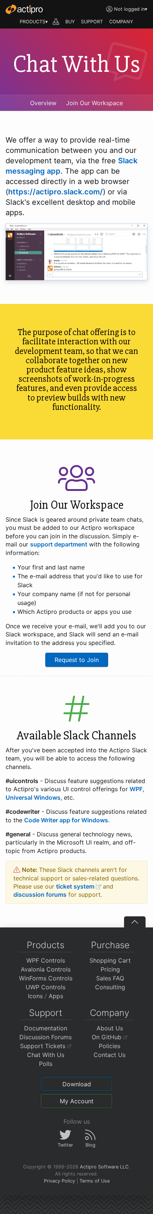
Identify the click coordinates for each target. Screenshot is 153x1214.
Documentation (45, 1028)
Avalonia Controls (46, 969)
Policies (109, 1046)
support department (58, 544)
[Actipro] (24, 9)
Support (45, 1012)
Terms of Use (94, 1181)
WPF (136, 789)
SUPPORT (92, 21)
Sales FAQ (110, 978)
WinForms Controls (45, 978)
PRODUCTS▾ (34, 21)
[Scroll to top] (135, 921)
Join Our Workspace (94, 103)
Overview (43, 103)
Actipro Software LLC (104, 1167)
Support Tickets (43, 1046)
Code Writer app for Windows (66, 820)
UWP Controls (45, 987)
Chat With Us (45, 1055)
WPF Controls (45, 960)
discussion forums (39, 894)
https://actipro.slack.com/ (55, 191)
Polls (45, 1063)
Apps (56, 996)
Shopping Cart (110, 960)
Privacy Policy (59, 1181)
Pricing (110, 969)
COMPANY (121, 21)
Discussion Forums (45, 1037)
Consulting (110, 987)
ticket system (76, 886)
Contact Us (110, 1055)
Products (45, 945)
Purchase (110, 945)
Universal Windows (33, 797)
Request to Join (77, 659)
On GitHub (107, 1037)
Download (76, 1084)
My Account (77, 1101)
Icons (35, 996)
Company (109, 1012)
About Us (110, 1028)
